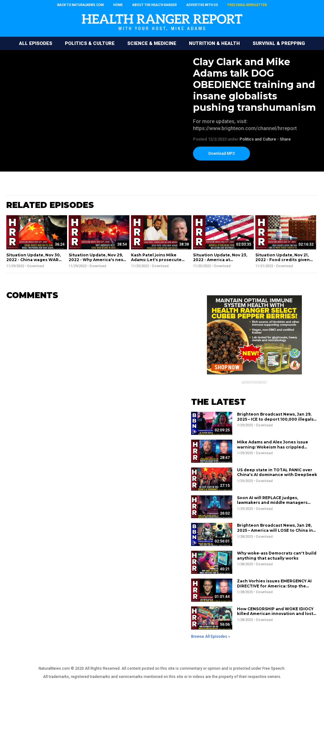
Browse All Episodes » (210, 636)
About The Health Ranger (154, 5)
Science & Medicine (151, 43)
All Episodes (35, 43)
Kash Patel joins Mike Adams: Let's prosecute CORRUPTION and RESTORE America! (156, 262)
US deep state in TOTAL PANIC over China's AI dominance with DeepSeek (277, 472)
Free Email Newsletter (247, 5)
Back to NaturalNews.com (80, 5)
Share (285, 139)
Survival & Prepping (278, 43)
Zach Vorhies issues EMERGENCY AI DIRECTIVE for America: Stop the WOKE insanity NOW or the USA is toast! (274, 588)
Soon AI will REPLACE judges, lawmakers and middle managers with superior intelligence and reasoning (272, 505)
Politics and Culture (258, 139)
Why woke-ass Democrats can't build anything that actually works (276, 556)
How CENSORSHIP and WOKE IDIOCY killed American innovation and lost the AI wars (275, 613)
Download (35, 266)
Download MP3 (222, 153)
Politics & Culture (90, 43)
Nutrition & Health (214, 43)
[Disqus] (89, 384)
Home (118, 5)
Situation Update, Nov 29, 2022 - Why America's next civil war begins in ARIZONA (97, 262)
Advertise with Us (202, 5)
